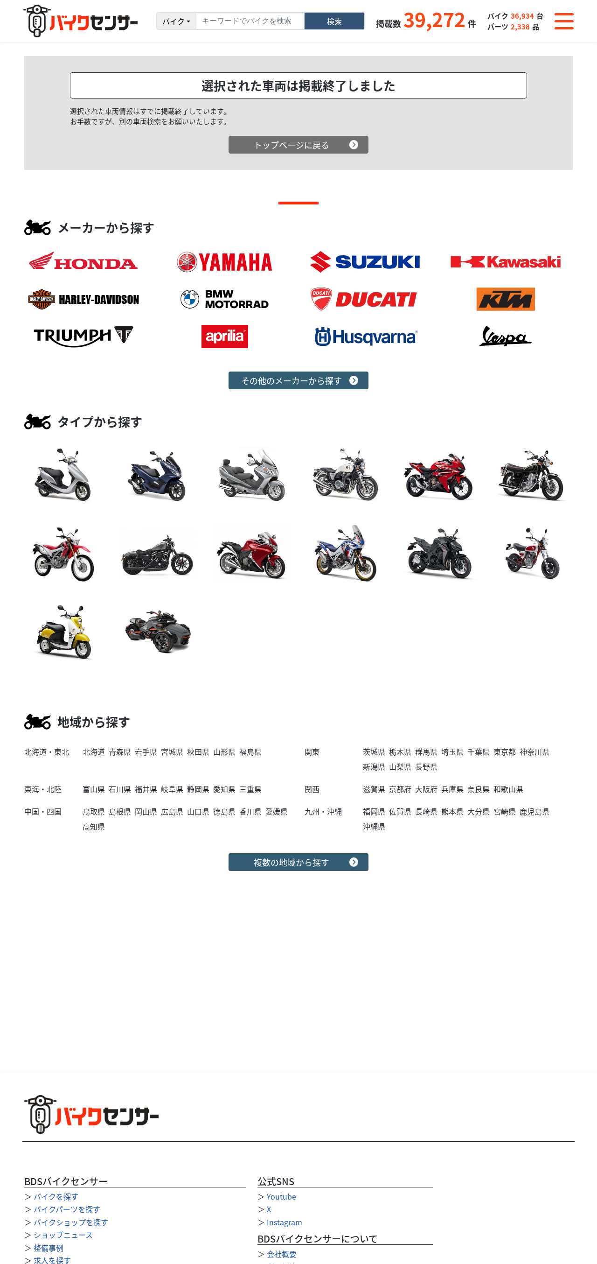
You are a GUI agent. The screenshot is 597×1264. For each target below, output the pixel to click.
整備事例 (48, 1247)
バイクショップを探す (71, 1222)
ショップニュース (63, 1234)
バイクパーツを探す (67, 1209)
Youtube (281, 1196)
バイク (173, 21)
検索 (334, 21)
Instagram (284, 1222)
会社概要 (282, 1253)
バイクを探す (56, 1196)
